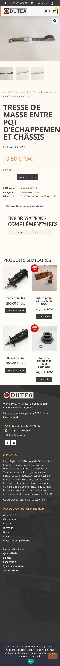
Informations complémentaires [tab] (25, 206)
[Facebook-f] (7, 442)
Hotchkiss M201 (38, 196)
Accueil (6, 92)
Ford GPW (25, 196)
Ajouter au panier (27, 177)
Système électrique (22, 92)
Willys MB (51, 196)
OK (30, 661)
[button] (52, 3)
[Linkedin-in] (13, 442)
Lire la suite (44, 316)
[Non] (53, 656)
